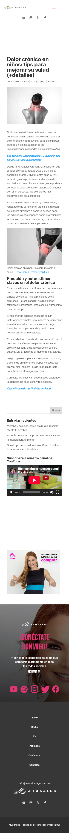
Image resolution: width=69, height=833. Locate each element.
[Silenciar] (52, 492)
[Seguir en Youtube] (24, 18)
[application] (34, 480)
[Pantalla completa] (57, 492)
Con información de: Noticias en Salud (28, 388)
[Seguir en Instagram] (31, 18)
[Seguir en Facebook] (45, 18)
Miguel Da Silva (20, 81)
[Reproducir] (11, 492)
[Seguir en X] (38, 18)
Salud (50, 81)
